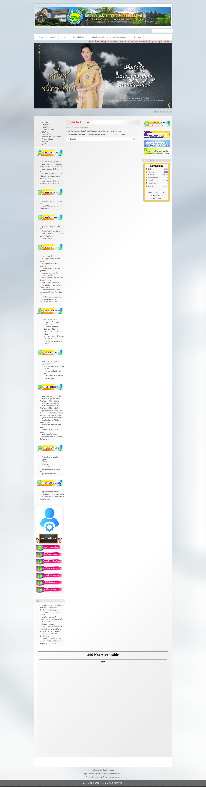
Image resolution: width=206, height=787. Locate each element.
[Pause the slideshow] (164, 75)
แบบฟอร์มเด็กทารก (78, 122)
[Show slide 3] (161, 112)
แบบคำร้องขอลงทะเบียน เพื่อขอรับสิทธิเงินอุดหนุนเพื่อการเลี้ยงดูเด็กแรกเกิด (93, 131)
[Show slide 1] (155, 112)
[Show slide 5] (167, 112)
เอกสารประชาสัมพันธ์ (81, 128)
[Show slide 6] (171, 112)
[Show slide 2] (158, 112)
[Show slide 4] (164, 112)
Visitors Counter (157, 198)
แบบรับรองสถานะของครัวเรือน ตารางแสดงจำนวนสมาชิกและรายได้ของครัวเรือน (96, 135)
